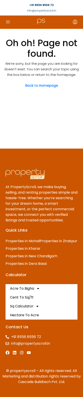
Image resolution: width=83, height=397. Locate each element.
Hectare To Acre (24, 315)
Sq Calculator (21, 306)
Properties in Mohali (23, 241)
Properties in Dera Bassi (26, 263)
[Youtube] (29, 353)
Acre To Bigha (22, 288)
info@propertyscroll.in (41, 10)
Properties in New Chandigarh (31, 256)
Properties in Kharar (23, 248)
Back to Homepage (41, 85)
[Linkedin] (15, 353)
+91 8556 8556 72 (41, 5)
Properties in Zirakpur (58, 241)
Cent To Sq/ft (22, 297)
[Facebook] (8, 353)
